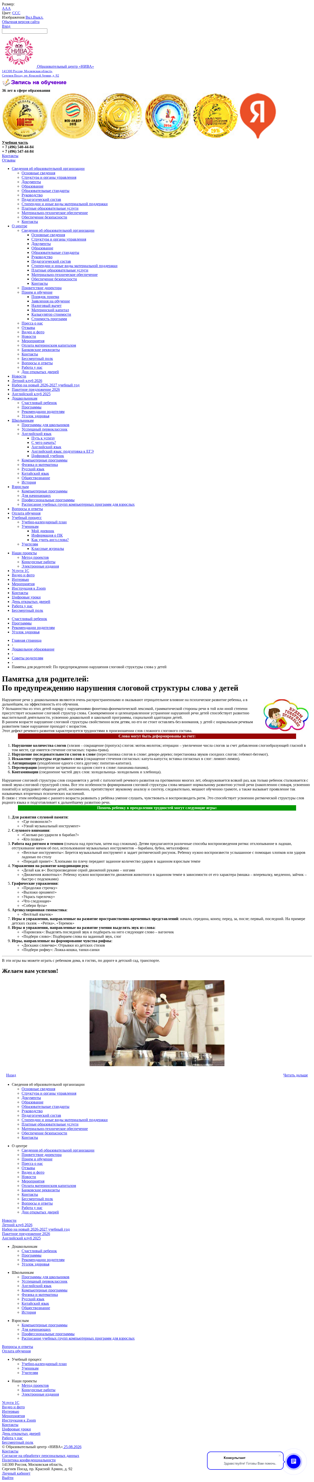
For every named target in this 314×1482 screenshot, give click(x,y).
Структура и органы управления (49, 177)
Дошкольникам (24, 398)
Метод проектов (35, 557)
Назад (11, 1075)
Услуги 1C (20, 571)
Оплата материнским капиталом (49, 345)
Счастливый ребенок (39, 403)
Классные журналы (47, 548)
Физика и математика (40, 464)
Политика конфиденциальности (29, 1460)
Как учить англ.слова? (50, 540)
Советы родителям (27, 658)
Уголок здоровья (35, 416)
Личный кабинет (16, 1473)
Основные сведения (38, 173)
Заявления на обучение (50, 301)
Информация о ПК (47, 535)
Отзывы (8, 160)
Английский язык (37, 434)
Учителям (30, 544)
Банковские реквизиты (41, 350)
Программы (31, 407)
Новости (29, 336)
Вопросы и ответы (37, 363)
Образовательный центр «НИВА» (48, 70)
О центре (19, 226)
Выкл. (38, 17)
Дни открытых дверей (40, 372)
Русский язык (33, 469)
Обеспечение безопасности (44, 217)
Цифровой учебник (47, 456)
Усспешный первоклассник (44, 429)
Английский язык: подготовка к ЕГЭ (62, 451)
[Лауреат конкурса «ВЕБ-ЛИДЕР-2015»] (73, 138)
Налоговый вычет (46, 305)
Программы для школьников (45, 425)
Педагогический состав (41, 199)
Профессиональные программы (48, 500)
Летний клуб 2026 (27, 381)
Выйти (7, 1478)
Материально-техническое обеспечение (55, 213)
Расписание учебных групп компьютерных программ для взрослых (78, 504)
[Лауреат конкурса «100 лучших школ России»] (25, 138)
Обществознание (36, 478)
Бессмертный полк (37, 358)
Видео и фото (33, 332)
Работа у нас (32, 367)
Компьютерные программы (44, 460)
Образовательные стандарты (45, 191)
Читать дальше (295, 1075)
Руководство (32, 195)
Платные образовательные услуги (50, 208)
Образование (32, 186)
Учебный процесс (27, 518)
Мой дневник (42, 531)
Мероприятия (33, 341)
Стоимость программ (49, 319)
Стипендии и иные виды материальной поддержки (65, 204)
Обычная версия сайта (20, 22)
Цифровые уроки (26, 597)
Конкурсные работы (38, 562)
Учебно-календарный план (44, 522)
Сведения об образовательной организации (48, 168)
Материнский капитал (50, 310)
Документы (31, 182)
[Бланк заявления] (35, 86)
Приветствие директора (42, 288)
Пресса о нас (32, 323)
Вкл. (29, 17)
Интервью (20, 579)
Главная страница (26, 640)
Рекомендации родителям (43, 411)
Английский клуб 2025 (31, 394)
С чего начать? (43, 442)
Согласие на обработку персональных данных (40, 1456)
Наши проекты (24, 553)
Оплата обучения (26, 513)
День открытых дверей (31, 601)
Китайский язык (35, 473)
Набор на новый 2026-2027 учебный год (45, 385)
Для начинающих (36, 495)
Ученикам (30, 526)
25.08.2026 (72, 1447)
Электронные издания (40, 566)
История (29, 482)
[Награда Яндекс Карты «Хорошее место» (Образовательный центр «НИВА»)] (258, 138)
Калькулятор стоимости (51, 314)
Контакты (10, 156)
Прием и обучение (37, 292)
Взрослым (20, 487)
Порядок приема (45, 297)
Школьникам (23, 420)
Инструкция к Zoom (29, 588)
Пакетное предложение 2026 (36, 389)
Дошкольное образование (33, 649)
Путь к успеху (43, 438)
